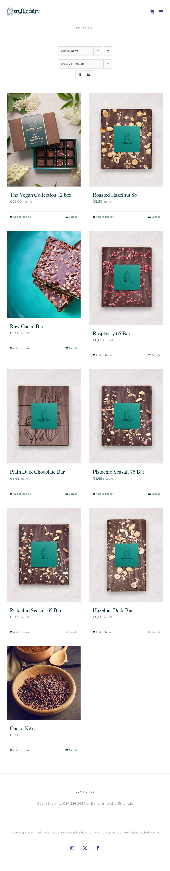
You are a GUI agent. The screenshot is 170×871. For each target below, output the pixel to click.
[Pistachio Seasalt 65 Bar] (44, 555)
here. (84, 832)
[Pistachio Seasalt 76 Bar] (126, 416)
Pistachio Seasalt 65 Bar (36, 610)
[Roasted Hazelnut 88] (126, 140)
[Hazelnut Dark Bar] (126, 555)
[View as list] (88, 75)
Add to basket (22, 216)
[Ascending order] (108, 50)
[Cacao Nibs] (44, 683)
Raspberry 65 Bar (111, 333)
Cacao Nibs (22, 728)
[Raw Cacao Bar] (44, 274)
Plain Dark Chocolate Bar (37, 471)
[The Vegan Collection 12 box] (44, 140)
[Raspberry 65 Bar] (126, 278)
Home (80, 27)
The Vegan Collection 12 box (40, 194)
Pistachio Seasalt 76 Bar (118, 471)
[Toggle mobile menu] (161, 11)
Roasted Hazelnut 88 (115, 194)
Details (73, 216)
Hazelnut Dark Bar (113, 610)
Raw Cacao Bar (26, 326)
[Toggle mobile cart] (152, 11)
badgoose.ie (151, 832)
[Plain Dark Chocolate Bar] (44, 416)
